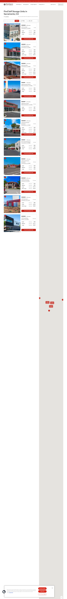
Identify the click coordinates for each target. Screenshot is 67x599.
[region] (29, 591)
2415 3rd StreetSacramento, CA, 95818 (25, 27)
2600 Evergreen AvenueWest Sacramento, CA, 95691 (27, 85)
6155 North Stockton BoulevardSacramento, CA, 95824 (25, 124)
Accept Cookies (42, 588)
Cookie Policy (11, 592)
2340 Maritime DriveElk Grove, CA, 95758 (25, 180)
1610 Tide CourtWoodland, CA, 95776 (25, 199)
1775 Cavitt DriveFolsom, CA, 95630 (25, 218)
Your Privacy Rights (42, 594)
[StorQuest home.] (10, 4)
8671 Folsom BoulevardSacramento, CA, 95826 (25, 142)
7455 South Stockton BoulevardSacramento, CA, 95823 (25, 162)
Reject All (42, 591)
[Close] (52, 588)
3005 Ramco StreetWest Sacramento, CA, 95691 (27, 104)
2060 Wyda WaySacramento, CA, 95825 (25, 66)
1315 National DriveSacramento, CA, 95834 (25, 47)
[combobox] (9, 20)
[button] (47, 302)
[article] (20, 32)
